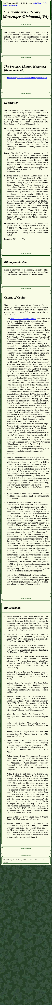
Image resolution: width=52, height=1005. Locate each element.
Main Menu (37, 3)
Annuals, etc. (13, 5)
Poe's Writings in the (27, 78)
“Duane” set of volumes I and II (23, 319)
